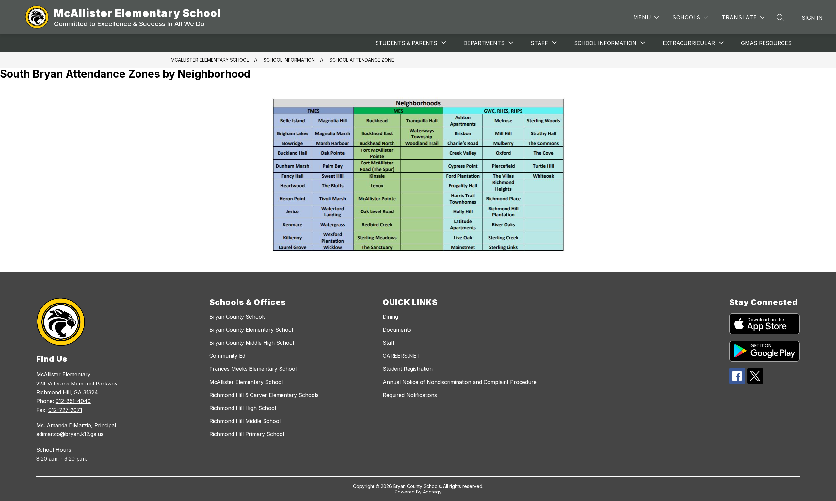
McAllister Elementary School (210, 60)
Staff (388, 342)
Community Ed (227, 355)
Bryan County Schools (237, 316)
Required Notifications (410, 395)
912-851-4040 (73, 401)
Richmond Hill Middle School (245, 421)
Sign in (812, 17)
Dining (390, 316)
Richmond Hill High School (242, 408)
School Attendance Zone (362, 60)
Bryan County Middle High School (251, 342)
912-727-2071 (65, 410)
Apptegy (432, 491)
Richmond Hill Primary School (246, 434)
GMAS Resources (766, 43)
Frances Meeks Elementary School (253, 369)
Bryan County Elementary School (251, 329)
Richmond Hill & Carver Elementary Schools (264, 395)
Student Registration (408, 369)
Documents (397, 329)
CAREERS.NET (401, 355)
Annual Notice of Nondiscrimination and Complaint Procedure (460, 382)
